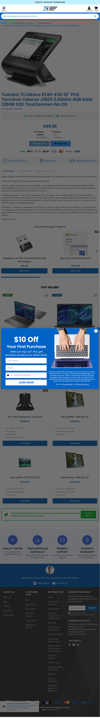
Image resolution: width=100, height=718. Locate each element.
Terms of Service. (82, 384)
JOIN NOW (26, 382)
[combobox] (50, 16)
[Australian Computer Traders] (50, 8)
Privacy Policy (68, 384)
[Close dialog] (96, 331)
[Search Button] (95, 16)
